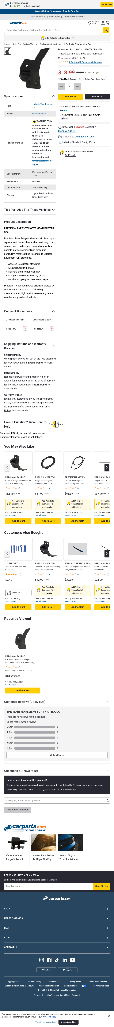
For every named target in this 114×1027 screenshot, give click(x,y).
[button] (57, 4)
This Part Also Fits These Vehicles (27, 210)
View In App (107, 4)
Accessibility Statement (49, 986)
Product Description (17, 222)
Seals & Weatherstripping (51, 44)
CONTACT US (11, 947)
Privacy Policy (75, 982)
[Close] (109, 1016)
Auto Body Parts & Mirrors (25, 44)
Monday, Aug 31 (67, 131)
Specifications (13, 96)
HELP (7, 928)
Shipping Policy (34, 362)
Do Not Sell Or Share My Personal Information (57, 990)
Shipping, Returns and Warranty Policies (25, 346)
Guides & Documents (18, 311)
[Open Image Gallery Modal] (34, 68)
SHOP (7, 909)
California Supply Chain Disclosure (19, 986)
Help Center (57, 424)
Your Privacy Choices (100, 986)
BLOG (7, 937)
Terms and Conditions (98, 982)
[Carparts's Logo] (18, 23)
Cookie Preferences (72, 986)
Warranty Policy (34, 982)
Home (7, 44)
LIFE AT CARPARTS (13, 918)
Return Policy (39, 384)
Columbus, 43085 (84, 136)
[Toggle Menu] (6, 23)
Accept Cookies (68, 1022)
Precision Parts (39, 113)
